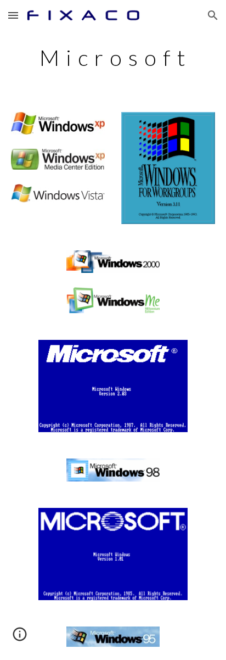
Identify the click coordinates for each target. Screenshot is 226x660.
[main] (113, 57)
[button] (13, 15)
